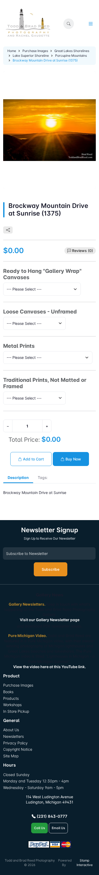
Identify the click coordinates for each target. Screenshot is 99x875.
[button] (68, 23)
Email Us (58, 828)
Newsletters (13, 736)
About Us (11, 729)
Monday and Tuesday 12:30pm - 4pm (36, 781)
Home (11, 51)
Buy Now (72, 459)
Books (8, 691)
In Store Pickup (16, 711)
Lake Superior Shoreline (31, 56)
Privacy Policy (15, 743)
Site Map (10, 756)
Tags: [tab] (43, 477)
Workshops (12, 704)
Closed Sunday (16, 774)
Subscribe (50, 569)
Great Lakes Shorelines (71, 51)
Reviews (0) (82, 250)
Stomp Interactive (85, 862)
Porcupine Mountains (71, 56)
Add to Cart (33, 459)
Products (11, 698)
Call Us (39, 828)
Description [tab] (18, 477)
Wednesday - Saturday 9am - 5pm (33, 787)
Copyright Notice (17, 749)
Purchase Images (35, 51)
